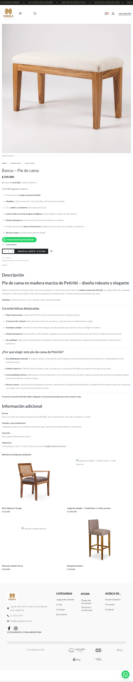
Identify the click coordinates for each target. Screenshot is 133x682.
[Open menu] (20, 13)
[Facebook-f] (9, 628)
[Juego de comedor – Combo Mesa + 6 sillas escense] (99, 482)
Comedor (18, 260)
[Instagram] (16, 628)
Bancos (12, 260)
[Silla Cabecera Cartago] (34, 482)
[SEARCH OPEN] (34, 13)
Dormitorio (16, 163)
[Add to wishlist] (51, 251)
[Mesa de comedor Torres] (33, 539)
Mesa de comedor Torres (12, 566)
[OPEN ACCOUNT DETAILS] (113, 13)
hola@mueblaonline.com (55, 446)
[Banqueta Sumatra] (99, 539)
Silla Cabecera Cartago (12, 508)
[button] (125, 674)
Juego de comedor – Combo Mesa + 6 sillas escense (89, 508)
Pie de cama (30, 163)
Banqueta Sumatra (75, 566)
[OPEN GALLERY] (66, 88)
